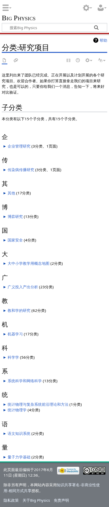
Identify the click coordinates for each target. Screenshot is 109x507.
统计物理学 (17, 409)
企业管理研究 (19, 146)
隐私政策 (11, 500)
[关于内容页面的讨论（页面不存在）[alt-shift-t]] (16, 61)
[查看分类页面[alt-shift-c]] (4, 61)
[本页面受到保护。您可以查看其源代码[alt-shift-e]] (68, 61)
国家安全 (15, 239)
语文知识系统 (19, 433)
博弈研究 (15, 216)
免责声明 (61, 500)
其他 (11, 192)
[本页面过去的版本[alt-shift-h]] (78, 61)
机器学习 (15, 333)
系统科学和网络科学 (25, 380)
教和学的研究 (19, 310)
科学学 (13, 357)
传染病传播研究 (21, 169)
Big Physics (18, 18)
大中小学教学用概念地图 (28, 263)
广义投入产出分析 (23, 286)
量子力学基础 (19, 456)
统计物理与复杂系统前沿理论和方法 (38, 404)
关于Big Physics (36, 500)
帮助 (103, 40)
